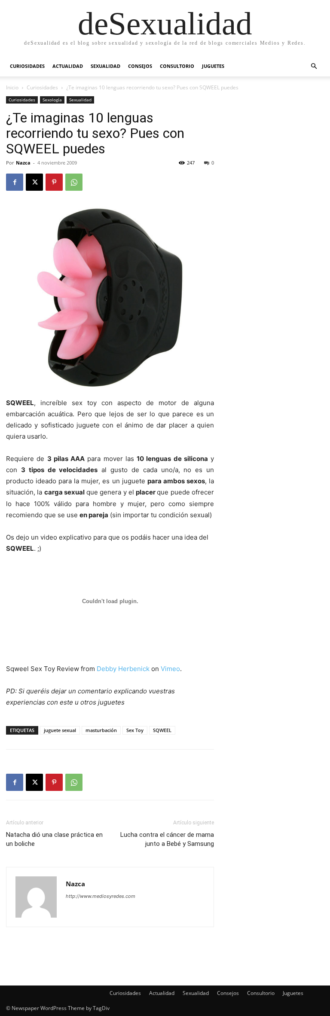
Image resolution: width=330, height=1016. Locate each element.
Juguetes (213, 66)
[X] (34, 182)
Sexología (52, 100)
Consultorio (177, 66)
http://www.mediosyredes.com (100, 896)
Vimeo (170, 669)
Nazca (23, 162)
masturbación (101, 730)
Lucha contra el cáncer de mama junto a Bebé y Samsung (167, 839)
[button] (313, 66)
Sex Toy (135, 730)
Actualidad (67, 66)
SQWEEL (162, 730)
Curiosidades (27, 66)
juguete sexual (60, 730)
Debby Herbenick (123, 669)
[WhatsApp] (73, 182)
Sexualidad (105, 66)
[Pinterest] (54, 182)
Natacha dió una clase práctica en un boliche (54, 839)
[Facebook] (14, 182)
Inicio (12, 87)
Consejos (140, 66)
